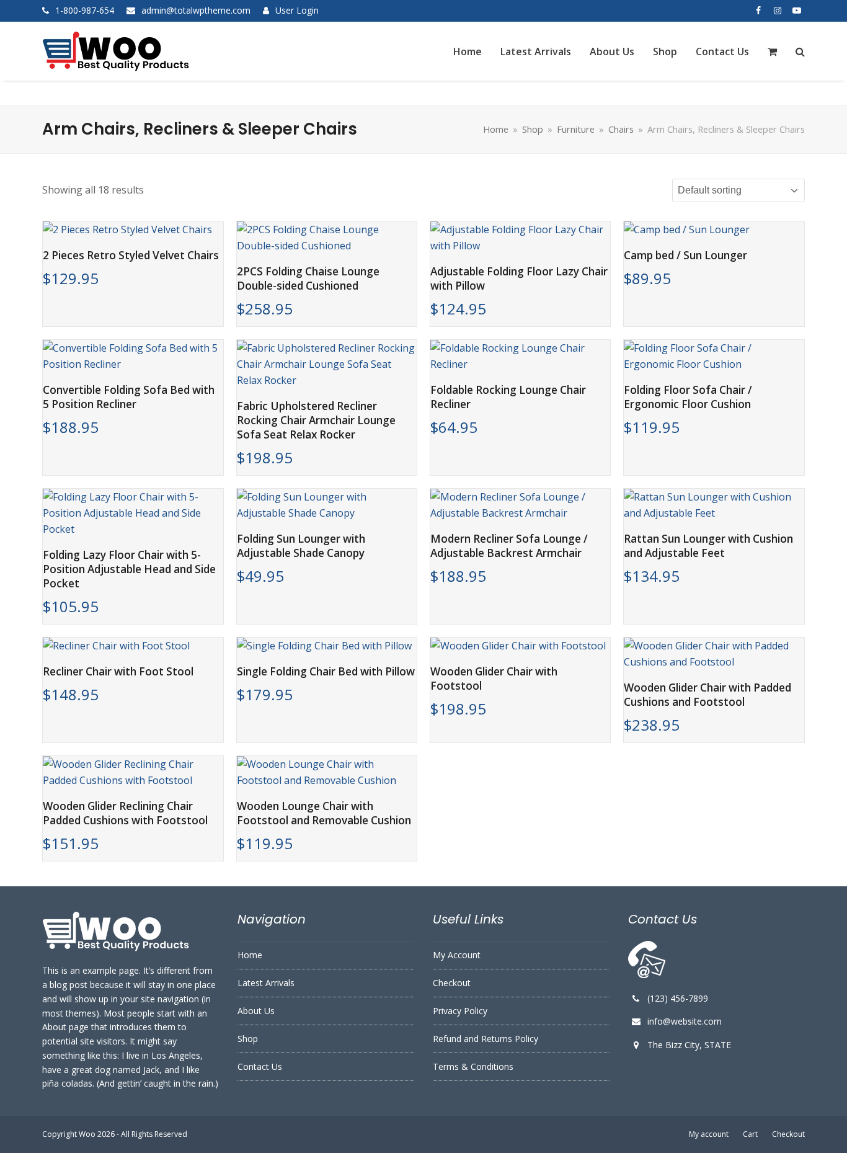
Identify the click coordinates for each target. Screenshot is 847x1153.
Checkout (452, 983)
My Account (457, 955)
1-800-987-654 (84, 10)
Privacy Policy (460, 1011)
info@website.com (684, 1021)
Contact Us (259, 1066)
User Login (297, 10)
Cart (750, 1134)
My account (709, 1134)
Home (249, 955)
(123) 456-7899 (677, 998)
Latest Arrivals (266, 983)
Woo (87, 1134)
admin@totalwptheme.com (196, 10)
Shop (247, 1038)
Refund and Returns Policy (485, 1038)
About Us (256, 1011)
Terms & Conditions (473, 1066)
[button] (772, 51)
